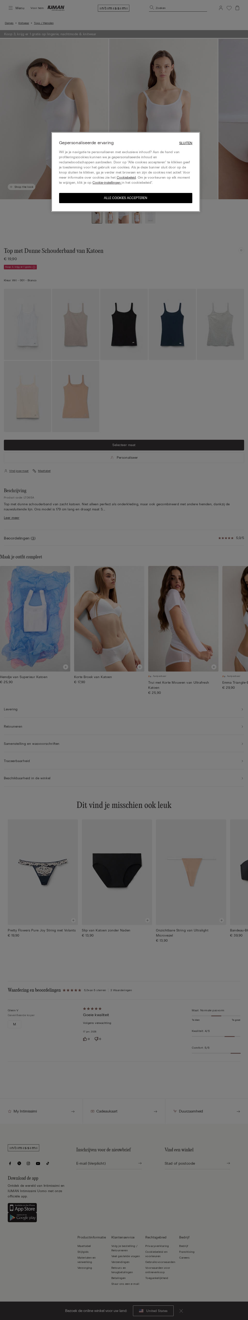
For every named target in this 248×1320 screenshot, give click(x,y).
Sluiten (185, 143)
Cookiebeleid (126, 177)
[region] (125, 172)
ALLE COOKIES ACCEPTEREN (125, 198)
